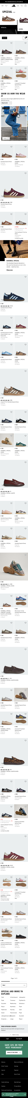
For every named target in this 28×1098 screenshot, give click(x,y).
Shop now (10, 270)
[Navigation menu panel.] (2, 6)
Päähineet (4, 1009)
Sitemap (16, 1066)
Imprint (3, 1070)
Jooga (11, 1019)
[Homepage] (13, 6)
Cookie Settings (5, 1082)
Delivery (3, 1062)
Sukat (2, 1012)
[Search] (22, 6)
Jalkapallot (22, 997)
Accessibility (17, 1090)
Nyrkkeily (12, 1006)
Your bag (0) (19, 1038)
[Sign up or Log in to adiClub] (18, 6)
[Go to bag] (25, 6)
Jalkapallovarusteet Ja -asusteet (6, 1016)
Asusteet (3, 1003)
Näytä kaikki (5, 103)
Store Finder (17, 1074)
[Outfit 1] (14, 123)
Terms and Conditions (6, 1090)
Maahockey (13, 1003)
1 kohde (5, 138)
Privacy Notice (17, 1086)
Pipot (20, 1006)
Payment (16, 1070)
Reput (3, 1006)
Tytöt (2, 997)
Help (2, 1074)
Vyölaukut (21, 1003)
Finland (16, 1095)
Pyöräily (12, 1009)
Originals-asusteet (4, 1019)
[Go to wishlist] (6, 6)
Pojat (2, 1000)
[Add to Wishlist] (11, 43)
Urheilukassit (14, 997)
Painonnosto (13, 1012)
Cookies (3, 1086)
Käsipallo (12, 1016)
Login (7, 1038)
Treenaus (12, 1000)
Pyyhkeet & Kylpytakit (22, 1000)
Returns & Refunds (18, 1062)
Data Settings (17, 1082)
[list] (11, 38)
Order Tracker (4, 1066)
